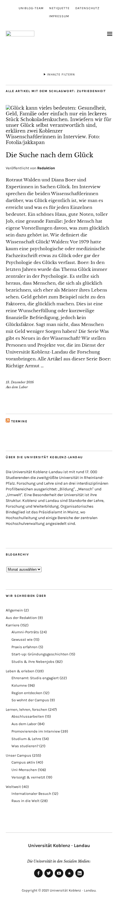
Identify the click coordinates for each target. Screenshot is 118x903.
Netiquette (59, 8)
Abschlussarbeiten (27, 716)
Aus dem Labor (17, 387)
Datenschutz (87, 8)
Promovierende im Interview (35, 731)
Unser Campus (18, 755)
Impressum (59, 16)
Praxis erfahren (24, 647)
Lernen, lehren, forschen (26, 709)
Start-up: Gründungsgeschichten (39, 654)
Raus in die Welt (25, 801)
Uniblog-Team (31, 8)
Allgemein (14, 610)
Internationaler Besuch (31, 793)
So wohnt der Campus (30, 700)
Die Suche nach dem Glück (49, 155)
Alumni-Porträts (25, 632)
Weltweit (13, 786)
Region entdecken (26, 693)
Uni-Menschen (24, 770)
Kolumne (19, 685)
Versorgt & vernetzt (28, 777)
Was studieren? (24, 746)
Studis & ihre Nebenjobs (32, 661)
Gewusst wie (22, 639)
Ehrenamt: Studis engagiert (35, 678)
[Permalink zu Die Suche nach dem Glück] (59, 142)
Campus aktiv (23, 762)
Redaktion (46, 168)
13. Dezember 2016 (20, 382)
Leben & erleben (20, 671)
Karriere (12, 625)
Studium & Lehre (26, 739)
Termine (19, 421)
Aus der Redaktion (21, 617)
